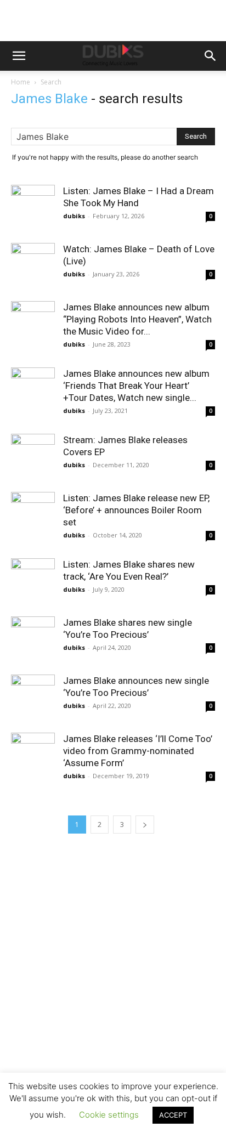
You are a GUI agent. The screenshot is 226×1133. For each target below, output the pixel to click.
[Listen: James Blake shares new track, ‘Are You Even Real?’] (33, 580)
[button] (18, 56)
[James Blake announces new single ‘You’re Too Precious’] (33, 696)
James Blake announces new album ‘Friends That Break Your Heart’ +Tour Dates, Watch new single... (136, 385)
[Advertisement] (113, 988)
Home (20, 82)
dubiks (74, 216)
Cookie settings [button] (109, 1114)
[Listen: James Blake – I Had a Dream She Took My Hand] (33, 197)
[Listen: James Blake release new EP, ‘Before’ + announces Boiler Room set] (33, 514)
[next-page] (144, 824)
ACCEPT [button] (173, 1115)
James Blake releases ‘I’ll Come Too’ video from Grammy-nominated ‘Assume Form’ (137, 750)
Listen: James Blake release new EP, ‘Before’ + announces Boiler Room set (136, 510)
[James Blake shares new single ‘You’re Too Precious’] (33, 638)
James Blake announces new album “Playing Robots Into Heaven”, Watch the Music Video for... (137, 319)
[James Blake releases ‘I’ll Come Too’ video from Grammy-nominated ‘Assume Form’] (33, 755)
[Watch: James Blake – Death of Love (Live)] (33, 255)
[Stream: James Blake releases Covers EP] (33, 456)
